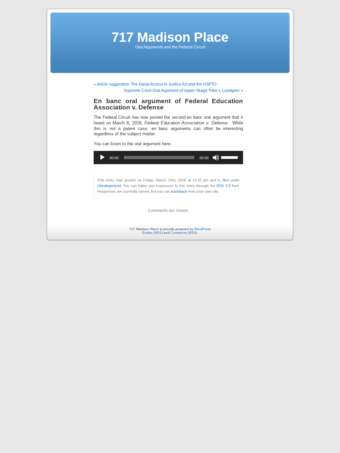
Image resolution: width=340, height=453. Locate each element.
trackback (179, 191)
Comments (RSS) (184, 232)
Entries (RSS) (152, 232)
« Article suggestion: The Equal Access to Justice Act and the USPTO (155, 84)
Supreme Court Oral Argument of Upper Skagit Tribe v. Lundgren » (183, 90)
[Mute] (215, 157)
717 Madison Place (170, 37)
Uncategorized (109, 186)
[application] (168, 157)
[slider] (230, 157)
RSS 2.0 (223, 186)
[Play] (102, 157)
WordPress (202, 229)
